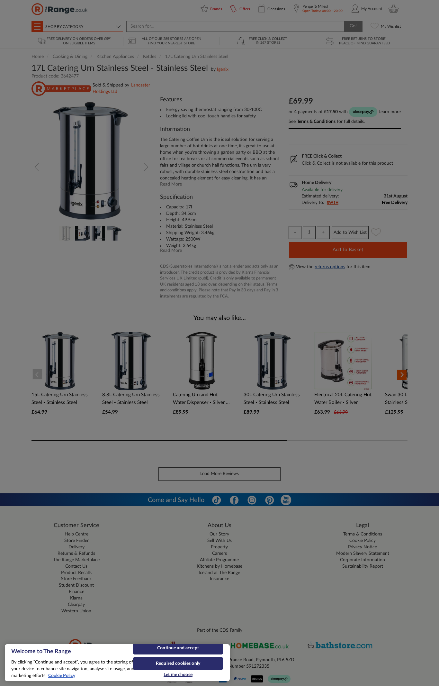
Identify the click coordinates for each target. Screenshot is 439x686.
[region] (117, 662)
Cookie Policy (61, 675)
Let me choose (178, 674)
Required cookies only (178, 663)
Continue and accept (178, 648)
